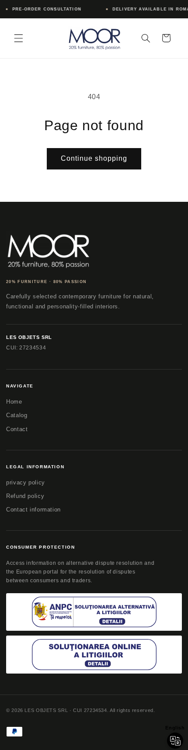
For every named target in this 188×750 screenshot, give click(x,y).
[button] (18, 38)
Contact (17, 429)
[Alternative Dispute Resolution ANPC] (94, 612)
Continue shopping (94, 158)
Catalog (16, 415)
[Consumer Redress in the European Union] (94, 655)
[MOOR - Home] (47, 250)
